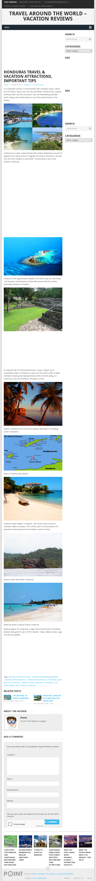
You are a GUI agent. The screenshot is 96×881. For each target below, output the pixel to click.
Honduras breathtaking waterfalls (45, 677)
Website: (10, 801)
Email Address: (13, 790)
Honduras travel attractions (14, 680)
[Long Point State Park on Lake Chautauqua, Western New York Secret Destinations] (10, 841)
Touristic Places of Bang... (15, 6)
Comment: (11, 755)
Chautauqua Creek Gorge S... (42, 6)
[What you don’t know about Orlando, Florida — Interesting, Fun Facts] (70, 841)
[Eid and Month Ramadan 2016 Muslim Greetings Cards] (25, 841)
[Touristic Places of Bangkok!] (40, 841)
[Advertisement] (33, 51)
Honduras (27, 85)
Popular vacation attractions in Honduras (37, 683)
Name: (10, 779)
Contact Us (78, 878)
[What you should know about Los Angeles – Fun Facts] (85, 841)
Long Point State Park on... (30, 2)
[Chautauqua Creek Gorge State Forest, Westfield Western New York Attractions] (55, 841)
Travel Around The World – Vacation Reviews (48, 16)
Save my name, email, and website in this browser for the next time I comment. (33, 815)
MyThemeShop (40, 878)
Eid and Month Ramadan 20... (57, 2)
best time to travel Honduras (19, 677)
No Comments (38, 85)
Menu (6, 27)
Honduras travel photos (36, 680)
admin (6, 85)
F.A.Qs (89, 878)
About (67, 878)
